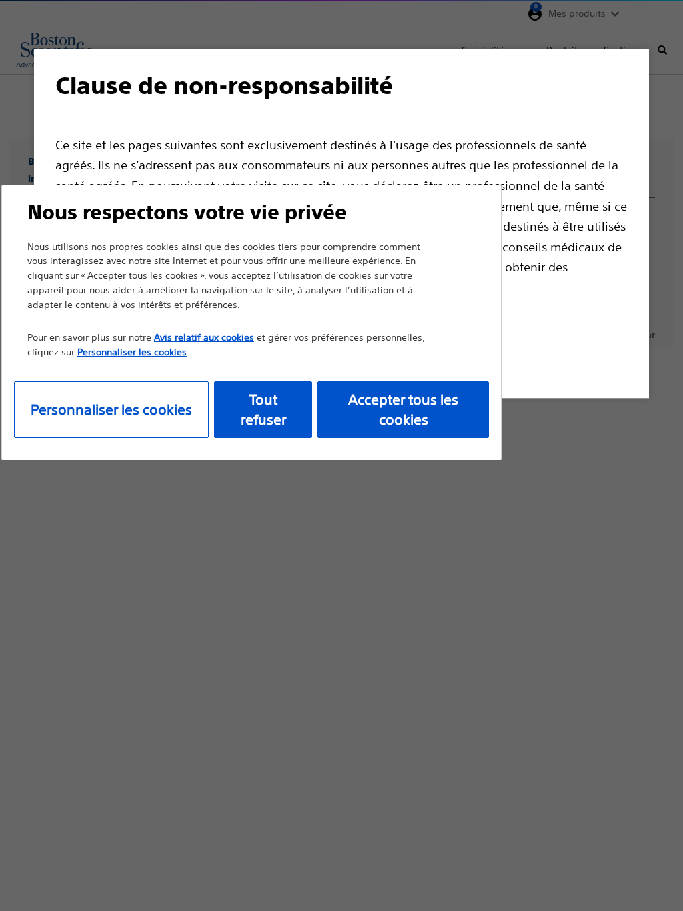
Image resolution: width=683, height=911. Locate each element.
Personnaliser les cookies (111, 409)
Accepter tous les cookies (403, 409)
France (642, 13)
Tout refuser (263, 409)
